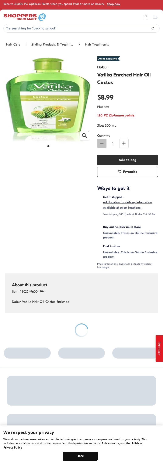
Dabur (102, 67)
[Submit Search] (153, 28)
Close (80, 456)
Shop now (113, 4)
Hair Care (13, 44)
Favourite (130, 172)
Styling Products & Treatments (52, 44)
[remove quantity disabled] (102, 143)
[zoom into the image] (84, 135)
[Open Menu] (155, 17)
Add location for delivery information (127, 202)
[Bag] (145, 17)
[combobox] (81, 28)
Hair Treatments (97, 44)
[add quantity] (124, 143)
